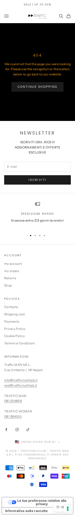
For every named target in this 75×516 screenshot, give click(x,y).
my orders (11, 271)
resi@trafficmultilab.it (20, 385)
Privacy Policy (14, 329)
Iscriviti (37, 180)
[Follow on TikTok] (28, 429)
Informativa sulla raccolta (26, 511)
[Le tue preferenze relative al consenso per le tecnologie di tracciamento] (68, 509)
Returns (10, 278)
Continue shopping (38, 87)
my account (13, 264)
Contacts (11, 307)
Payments (11, 321)
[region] (37, 215)
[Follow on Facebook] (6, 429)
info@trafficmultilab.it (21, 380)
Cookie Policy (14, 336)
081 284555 (13, 416)
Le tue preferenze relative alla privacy (41, 502)
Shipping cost (14, 314)
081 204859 (13, 401)
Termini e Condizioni (19, 343)
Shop (8, 285)
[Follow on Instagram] (17, 429)
